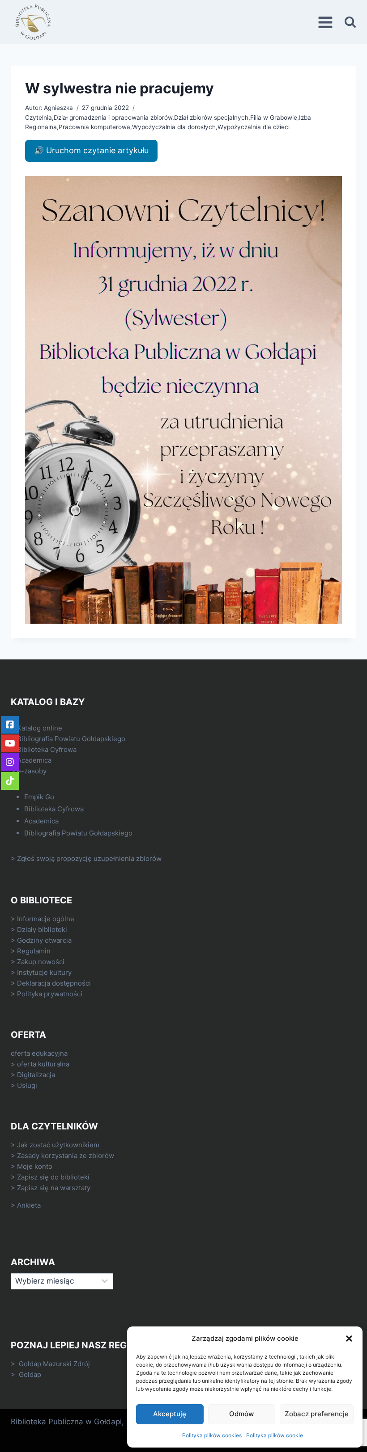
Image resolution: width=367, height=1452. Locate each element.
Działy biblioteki (42, 929)
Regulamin (34, 951)
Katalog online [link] (39, 728)
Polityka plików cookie (274, 1435)
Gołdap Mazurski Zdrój (54, 1364)
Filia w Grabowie (273, 117)
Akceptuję (169, 1414)
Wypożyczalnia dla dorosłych (174, 126)
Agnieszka (58, 107)
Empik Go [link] (39, 797)
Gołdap (30, 1374)
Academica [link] (34, 760)
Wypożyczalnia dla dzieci (254, 126)
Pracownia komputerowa (94, 126)
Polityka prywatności (49, 994)
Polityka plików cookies (212, 1435)
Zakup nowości (40, 961)
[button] (349, 1338)
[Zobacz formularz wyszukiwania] (350, 22)
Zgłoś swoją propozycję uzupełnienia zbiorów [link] (89, 858)
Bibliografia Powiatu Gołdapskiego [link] (71, 738)
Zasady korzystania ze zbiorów (65, 1155)
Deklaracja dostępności (54, 983)
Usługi (27, 1085)
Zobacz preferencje (317, 1414)
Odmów (241, 1414)
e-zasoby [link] (32, 771)
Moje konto (34, 1166)
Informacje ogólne (45, 919)
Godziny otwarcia (44, 940)
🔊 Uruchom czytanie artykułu (91, 150)
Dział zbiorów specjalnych (211, 117)
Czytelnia (38, 117)
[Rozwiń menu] (327, 22)
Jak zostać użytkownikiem (58, 1145)
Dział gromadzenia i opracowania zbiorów (113, 117)
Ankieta (29, 1205)
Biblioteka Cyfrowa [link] (47, 749)
